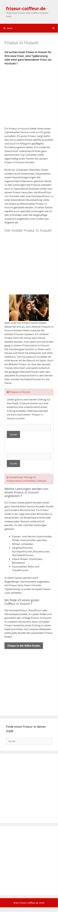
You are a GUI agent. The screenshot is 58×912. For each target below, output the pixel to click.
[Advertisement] (29, 98)
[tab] (29, 392)
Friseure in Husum (19, 392)
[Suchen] (53, 28)
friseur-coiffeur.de (26, 8)
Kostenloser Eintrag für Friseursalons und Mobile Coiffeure (26, 479)
